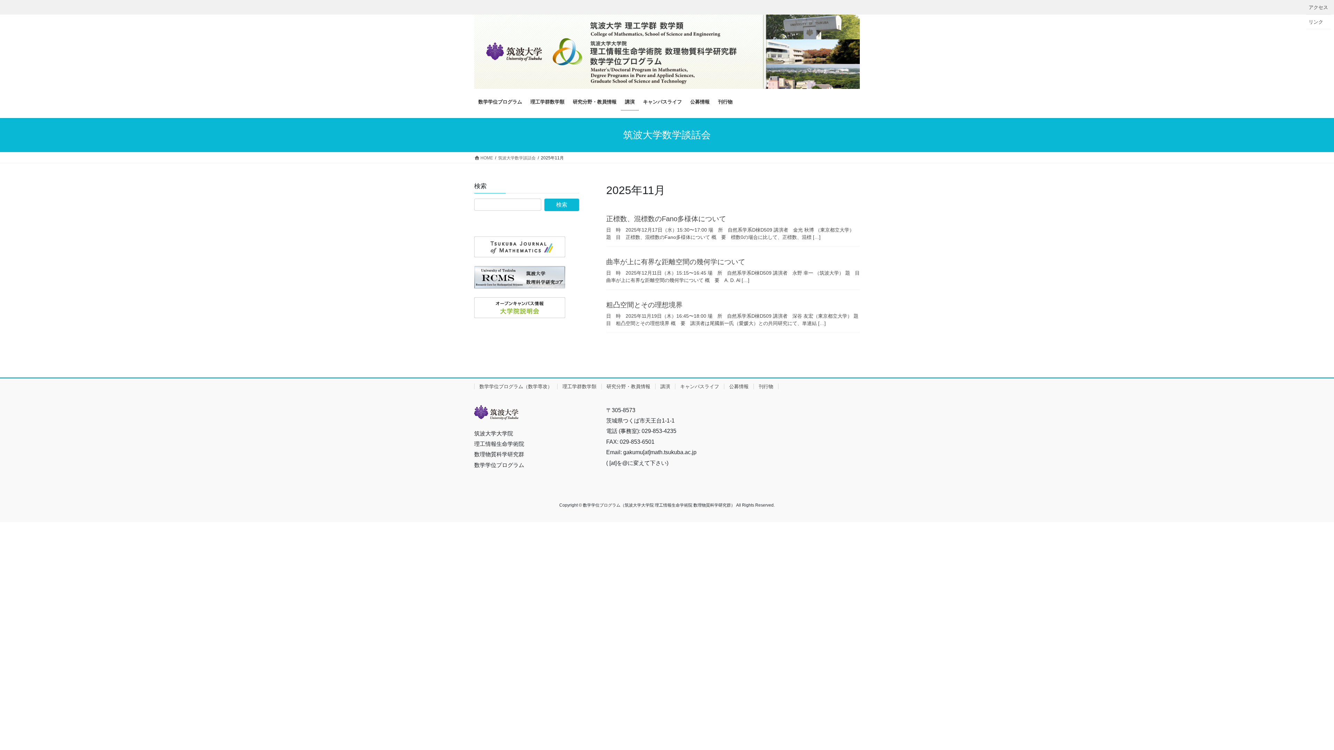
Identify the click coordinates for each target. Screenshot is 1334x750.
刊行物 (766, 386)
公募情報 (739, 386)
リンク (1316, 22)
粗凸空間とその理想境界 (644, 305)
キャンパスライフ (699, 386)
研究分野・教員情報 (628, 386)
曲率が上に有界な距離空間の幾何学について (675, 262)
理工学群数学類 (579, 386)
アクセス (1318, 7)
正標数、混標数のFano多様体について (666, 219)
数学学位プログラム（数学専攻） (515, 386)
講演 (665, 386)
